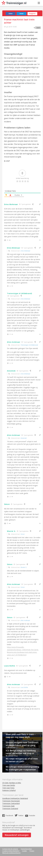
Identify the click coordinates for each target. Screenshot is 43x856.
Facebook (10, 815)
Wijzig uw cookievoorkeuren (11, 853)
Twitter (20, 815)
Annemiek (24, 438)
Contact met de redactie (10, 849)
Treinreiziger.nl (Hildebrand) (29, 345)
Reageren (32, 14)
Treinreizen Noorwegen (11, 801)
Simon (23, 534)
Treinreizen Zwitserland (11, 803)
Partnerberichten (26, 849)
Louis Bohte (24, 687)
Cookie (24, 851)
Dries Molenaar (25, 251)
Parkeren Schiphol (9, 790)
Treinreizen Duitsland (10, 808)
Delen (10, 14)
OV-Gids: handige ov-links (11, 783)
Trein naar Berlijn (8, 785)
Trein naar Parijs (8, 788)
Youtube (32, 815)
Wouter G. (24, 567)
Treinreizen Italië (8, 806)
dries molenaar (25, 620)
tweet (22, 14)
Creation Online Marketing (10, 851)
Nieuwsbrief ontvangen (17, 835)
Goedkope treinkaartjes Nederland (15, 798)
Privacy (32, 851)
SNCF (38, 28)
